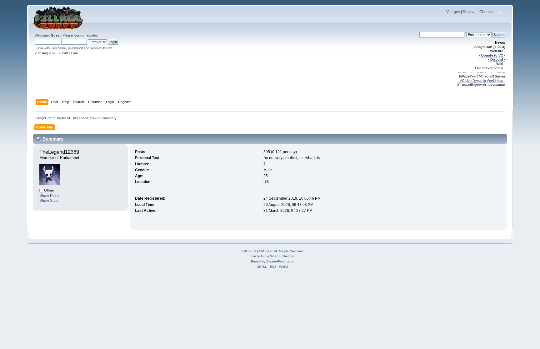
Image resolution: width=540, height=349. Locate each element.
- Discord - (496, 59)
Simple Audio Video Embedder (272, 256)
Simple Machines (291, 251)
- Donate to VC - (492, 55)
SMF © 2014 (268, 251)
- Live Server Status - (489, 68)
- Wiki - (499, 64)
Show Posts (49, 195)
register (91, 35)
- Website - (496, 51)
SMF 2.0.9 (248, 251)
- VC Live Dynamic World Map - (481, 80)
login (77, 35)
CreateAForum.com (280, 261)
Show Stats (48, 200)
